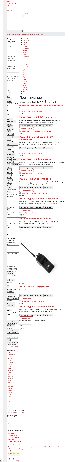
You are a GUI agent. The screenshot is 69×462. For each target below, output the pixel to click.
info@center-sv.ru (13, 451)
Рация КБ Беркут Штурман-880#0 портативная (36, 138)
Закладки (11, 439)
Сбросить (8, 99)
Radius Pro (26, 67)
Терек (25, 93)
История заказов (13, 437)
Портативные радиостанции (30, 34)
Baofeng (25, 44)
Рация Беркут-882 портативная (35, 179)
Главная (8, 34)
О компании (7, 1)
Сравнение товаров (14, 441)
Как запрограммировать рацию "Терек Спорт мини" (12, 77)
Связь (25, 89)
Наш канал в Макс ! (10, 86)
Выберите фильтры (11, 337)
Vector (25, 75)
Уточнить (8, 101)
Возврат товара (13, 421)
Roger (25, 69)
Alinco (25, 42)
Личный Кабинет (13, 435)
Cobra (25, 46)
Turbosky (26, 71)
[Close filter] (10, 90)
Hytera (25, 51)
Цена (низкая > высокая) (38, 105)
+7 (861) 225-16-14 (14, 445)
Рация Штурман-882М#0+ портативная (39, 198)
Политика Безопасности (16, 425)
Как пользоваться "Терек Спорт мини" (10, 67)
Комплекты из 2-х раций (16, 412)
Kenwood (26, 57)
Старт (25, 91)
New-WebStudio (17, 461)
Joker (24, 55)
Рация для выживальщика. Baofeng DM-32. (11, 48)
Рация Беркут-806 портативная (35, 218)
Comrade (26, 48)
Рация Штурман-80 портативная (35, 159)
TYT (24, 73)
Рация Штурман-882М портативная (37, 306)
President (26, 65)
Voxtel (25, 79)
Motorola (26, 63)
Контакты (11, 433)
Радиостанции (16, 34)
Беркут (42, 34)
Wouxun (25, 81)
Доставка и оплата (9, 3)
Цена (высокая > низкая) (55, 105)
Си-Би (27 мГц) (13, 347)
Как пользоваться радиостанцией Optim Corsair (11, 57)
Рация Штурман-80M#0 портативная (37, 117)
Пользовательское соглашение (18, 427)
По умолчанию (24, 105)
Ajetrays (25, 38)
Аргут (25, 85)
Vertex (25, 77)
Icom (24, 53)
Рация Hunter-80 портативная (34, 287)
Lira (24, 61)
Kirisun (25, 59)
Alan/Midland (27, 40)
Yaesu (25, 83)
